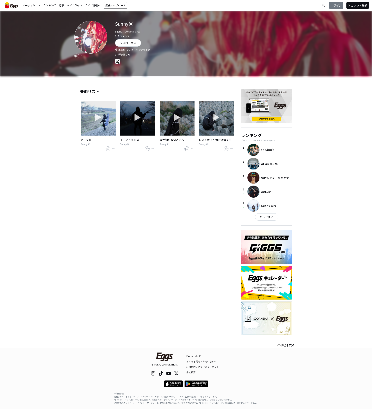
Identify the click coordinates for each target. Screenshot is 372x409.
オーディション (31, 5)
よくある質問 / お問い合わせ (201, 361)
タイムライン (74, 5)
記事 (61, 5)
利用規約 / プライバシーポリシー (203, 366)
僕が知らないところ (172, 140)
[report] (82, 56)
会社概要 (191, 372)
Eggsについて (193, 356)
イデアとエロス (129, 140)
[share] (76, 56)
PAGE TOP (287, 345)
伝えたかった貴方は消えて (215, 140)
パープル (86, 140)
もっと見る (266, 217)
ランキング (49, 5)
